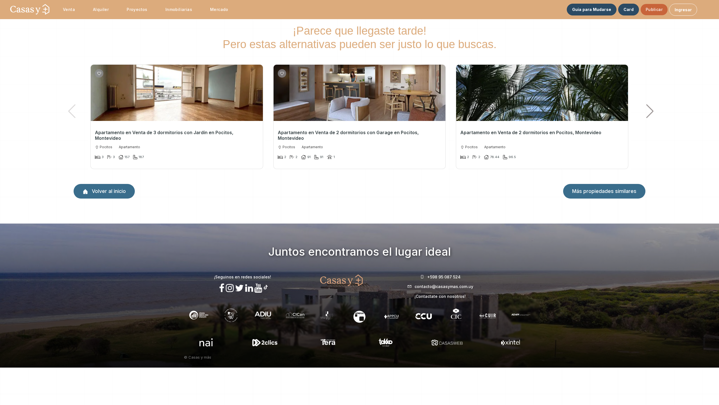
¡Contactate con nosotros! (440, 296)
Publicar (654, 9)
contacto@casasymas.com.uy (444, 286)
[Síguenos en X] (239, 288)
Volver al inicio (108, 191)
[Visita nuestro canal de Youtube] (258, 288)
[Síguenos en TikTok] (266, 286)
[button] (650, 111)
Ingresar (683, 9)
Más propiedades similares (604, 191)
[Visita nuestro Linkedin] (249, 288)
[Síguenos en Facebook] (221, 288)
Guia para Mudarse (591, 9)
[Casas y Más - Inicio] (30, 9)
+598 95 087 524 (444, 276)
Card (629, 9)
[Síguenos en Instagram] (230, 288)
